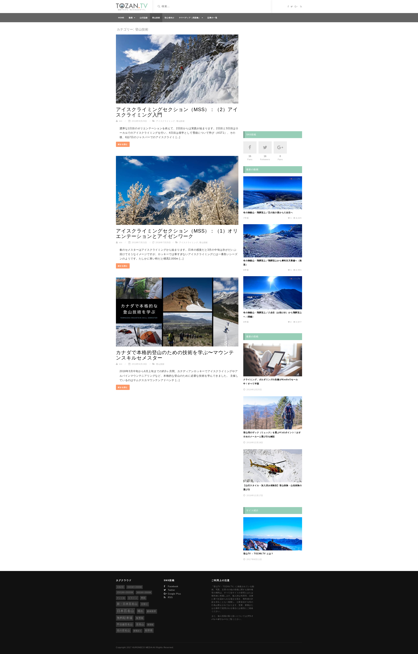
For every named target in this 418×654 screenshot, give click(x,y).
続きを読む (123, 144)
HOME (121, 18)
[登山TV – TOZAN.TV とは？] (272, 533)
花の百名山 (123, 630)
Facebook (172, 586)
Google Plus (174, 594)
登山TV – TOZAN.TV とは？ (258, 553)
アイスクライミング (165, 121)
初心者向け (169, 18)
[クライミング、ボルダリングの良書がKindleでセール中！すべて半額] (272, 360)
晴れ (141, 611)
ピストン (132, 598)
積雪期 (150, 625)
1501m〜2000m (134, 587)
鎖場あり (137, 631)
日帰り (144, 604)
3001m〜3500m (144, 592)
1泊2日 (120, 587)
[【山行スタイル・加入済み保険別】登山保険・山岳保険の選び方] (272, 465)
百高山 (140, 624)
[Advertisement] (267, 76)
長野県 (149, 630)
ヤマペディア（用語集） (190, 18)
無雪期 (139, 618)
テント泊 (121, 598)
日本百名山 (125, 611)
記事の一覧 (212, 18)
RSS (170, 597)
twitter (171, 590)
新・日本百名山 (127, 603)
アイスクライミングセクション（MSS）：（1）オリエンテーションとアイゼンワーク (177, 233)
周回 (143, 598)
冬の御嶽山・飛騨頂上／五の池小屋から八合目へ (268, 212)
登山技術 (156, 18)
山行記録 (144, 18)
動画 (131, 18)
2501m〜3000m (125, 592)
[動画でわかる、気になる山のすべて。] (132, 7)
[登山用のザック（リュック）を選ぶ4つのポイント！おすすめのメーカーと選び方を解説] (272, 412)
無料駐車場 (124, 618)
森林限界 (151, 611)
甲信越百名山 (125, 624)
